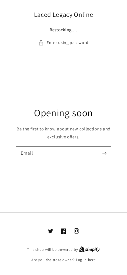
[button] (63, 42)
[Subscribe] (104, 153)
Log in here (86, 259)
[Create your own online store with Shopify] (89, 249)
